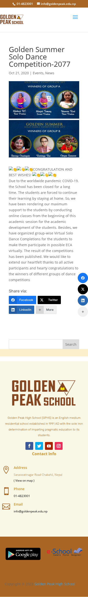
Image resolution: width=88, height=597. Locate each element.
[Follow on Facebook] (29, 446)
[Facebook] (83, 278)
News (49, 73)
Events (38, 73)
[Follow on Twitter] (39, 446)
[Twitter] (83, 289)
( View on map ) (24, 480)
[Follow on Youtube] (49, 446)
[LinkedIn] (83, 300)
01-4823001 (25, 4)
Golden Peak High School (54, 584)
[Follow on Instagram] (59, 446)
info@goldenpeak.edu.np (30, 511)
